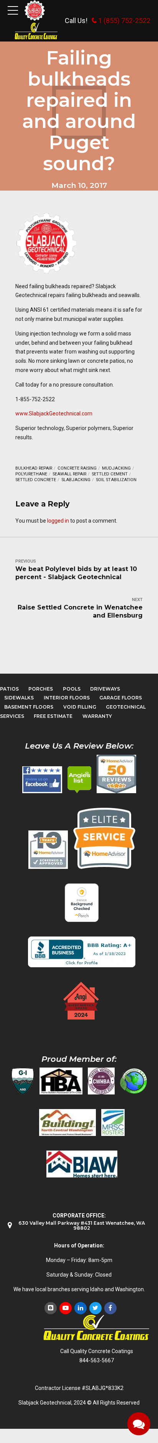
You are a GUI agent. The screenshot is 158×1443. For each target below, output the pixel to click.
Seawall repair (69, 474)
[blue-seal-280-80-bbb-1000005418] (81, 952)
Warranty (97, 716)
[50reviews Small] (116, 774)
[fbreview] (42, 779)
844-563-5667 (96, 1360)
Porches (40, 689)
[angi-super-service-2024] (82, 1001)
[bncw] (67, 1122)
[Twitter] (95, 1308)
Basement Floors (28, 707)
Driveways (105, 689)
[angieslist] (79, 779)
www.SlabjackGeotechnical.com (53, 413)
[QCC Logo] (36, 31)
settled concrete (35, 479)
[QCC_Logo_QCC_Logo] (96, 1328)
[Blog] (50, 1308)
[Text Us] (138, 1423)
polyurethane (31, 474)
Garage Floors (120, 698)
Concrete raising (77, 468)
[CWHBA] (101, 1081)
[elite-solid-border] (104, 838)
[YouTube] (65, 1308)
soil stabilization (116, 479)
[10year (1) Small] (48, 849)
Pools (72, 689)
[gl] (133, 1081)
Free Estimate (53, 716)
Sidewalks (19, 698)
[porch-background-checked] (82, 902)
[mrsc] (113, 1122)
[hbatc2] (61, 1081)
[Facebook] (110, 1308)
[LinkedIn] (80, 1308)
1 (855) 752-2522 (124, 21)
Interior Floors (67, 698)
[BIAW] (81, 1164)
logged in (58, 521)
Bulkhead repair (33, 468)
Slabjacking (76, 479)
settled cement (110, 474)
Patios (9, 689)
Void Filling (79, 707)
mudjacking (116, 468)
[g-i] (22, 1081)
